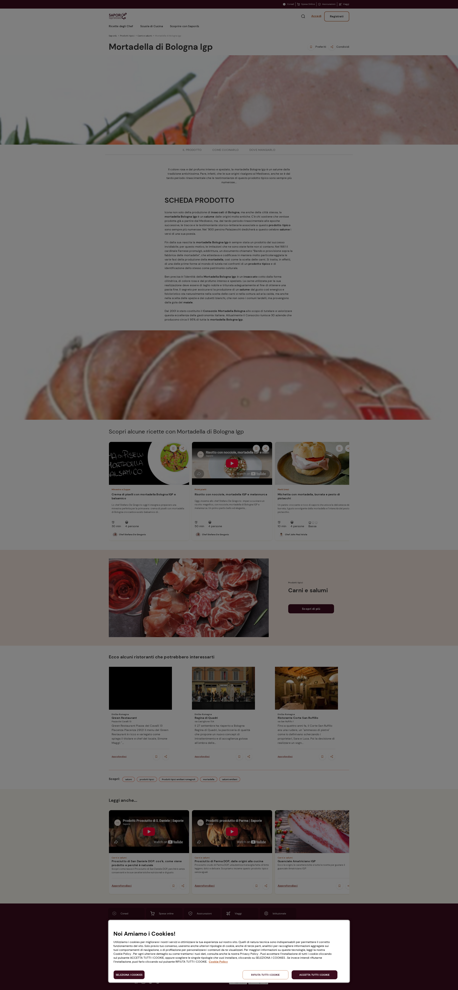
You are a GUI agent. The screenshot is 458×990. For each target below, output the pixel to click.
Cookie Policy (218, 962)
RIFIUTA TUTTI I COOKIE (265, 974)
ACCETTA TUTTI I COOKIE (314, 974)
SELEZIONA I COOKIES (129, 974)
